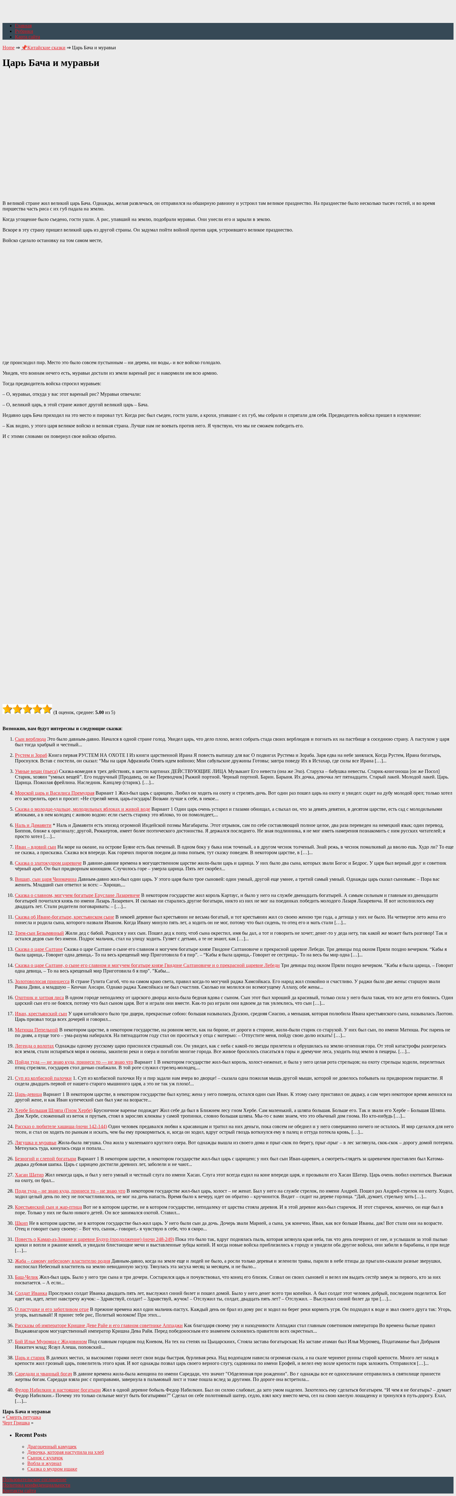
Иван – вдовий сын (35, 846)
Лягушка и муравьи (35, 1142)
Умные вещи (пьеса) (36, 771)
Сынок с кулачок (45, 1457)
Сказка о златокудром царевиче (48, 863)
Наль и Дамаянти (33, 825)
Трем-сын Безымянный (39, 933)
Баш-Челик (26, 1277)
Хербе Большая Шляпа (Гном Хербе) (53, 1110)
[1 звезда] (7, 709)
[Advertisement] (228, 131)
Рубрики (24, 31)
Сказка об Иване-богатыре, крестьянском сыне (64, 917)
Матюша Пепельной (36, 1029)
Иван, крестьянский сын (41, 1013)
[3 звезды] (27, 709)
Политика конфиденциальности (36, 1485)
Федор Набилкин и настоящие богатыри (58, 1389)
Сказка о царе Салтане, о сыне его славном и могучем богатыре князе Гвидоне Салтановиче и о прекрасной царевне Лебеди (147, 965)
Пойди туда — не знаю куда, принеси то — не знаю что (74, 1062)
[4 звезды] (37, 709)
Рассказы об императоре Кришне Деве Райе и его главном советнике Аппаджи (99, 1325)
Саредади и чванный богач (43, 1373)
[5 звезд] (47, 709)
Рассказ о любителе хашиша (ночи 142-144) (61, 1126)
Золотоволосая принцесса (42, 981)
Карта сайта (27, 36)
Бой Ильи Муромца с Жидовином (51, 1341)
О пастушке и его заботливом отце (52, 1309)
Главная (23, 25)
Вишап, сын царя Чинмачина (46, 879)
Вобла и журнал (44, 1463)
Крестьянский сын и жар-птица (48, 1207)
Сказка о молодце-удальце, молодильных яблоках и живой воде (82, 809)
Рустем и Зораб (31, 755)
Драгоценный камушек (52, 1446)
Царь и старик (30, 1357)
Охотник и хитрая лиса (39, 997)
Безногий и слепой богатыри (45, 1158)
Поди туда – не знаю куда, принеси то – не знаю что (70, 1191)
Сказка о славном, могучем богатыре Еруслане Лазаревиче (77, 895)
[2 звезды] (17, 709)
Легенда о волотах (34, 1045)
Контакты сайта (19, 1490)
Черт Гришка (16, 1422)
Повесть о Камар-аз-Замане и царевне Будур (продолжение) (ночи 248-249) (94, 1239)
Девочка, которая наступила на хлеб (65, 1452)
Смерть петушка (23, 1417)
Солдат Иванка (31, 1293)
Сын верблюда (30, 739)
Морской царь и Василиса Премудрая (54, 793)
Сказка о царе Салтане (39, 949)
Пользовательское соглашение (34, 1479)
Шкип (21, 1223)
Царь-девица (28, 1094)
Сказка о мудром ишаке (52, 1469)
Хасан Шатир (29, 1174)
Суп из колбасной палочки (43, 1078)
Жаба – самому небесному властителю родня (62, 1261)
